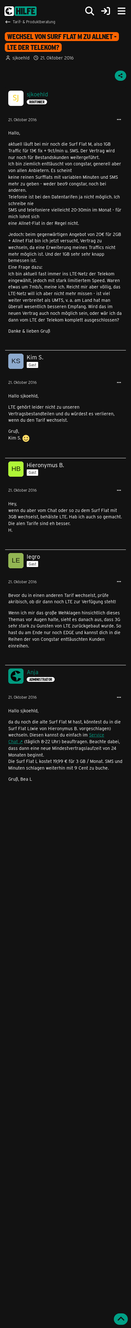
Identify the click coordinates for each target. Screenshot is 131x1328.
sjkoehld (21, 58)
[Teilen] (120, 76)
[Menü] (121, 11)
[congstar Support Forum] (20, 11)
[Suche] (89, 11)
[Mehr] (119, 119)
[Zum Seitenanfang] (121, 1319)
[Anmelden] (105, 11)
